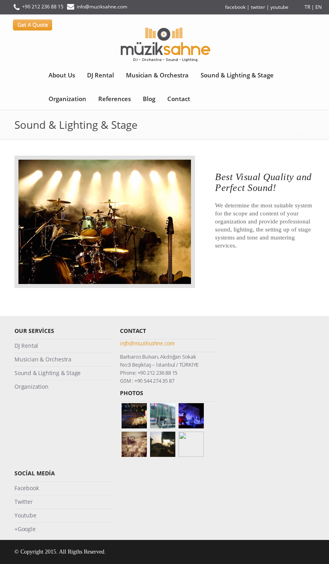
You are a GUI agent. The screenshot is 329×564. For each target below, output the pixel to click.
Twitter (23, 501)
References (114, 99)
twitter (258, 7)
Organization (67, 99)
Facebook (26, 488)
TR (307, 7)
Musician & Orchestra (157, 75)
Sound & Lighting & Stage (237, 75)
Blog (149, 99)
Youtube (25, 515)
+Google (25, 529)
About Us (62, 75)
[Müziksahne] (164, 45)
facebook (235, 7)
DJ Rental (100, 75)
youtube (279, 7)
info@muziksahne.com (102, 6)
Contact (178, 99)
